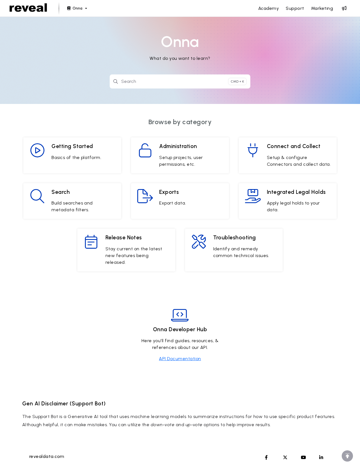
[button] (347, 456)
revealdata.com (46, 456)
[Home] (28, 8)
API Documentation (180, 358)
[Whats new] (344, 8)
